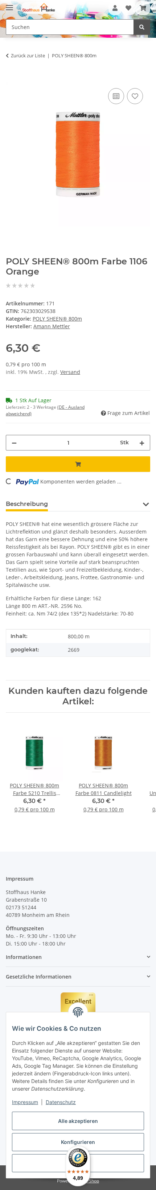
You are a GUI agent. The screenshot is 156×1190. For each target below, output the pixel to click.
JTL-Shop (90, 1181)
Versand (70, 371)
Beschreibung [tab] (27, 504)
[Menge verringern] (14, 442)
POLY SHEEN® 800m (57, 318)
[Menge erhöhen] (142, 442)
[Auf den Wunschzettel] (135, 96)
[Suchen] (142, 27)
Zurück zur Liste (28, 55)
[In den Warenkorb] (11, 78)
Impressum (25, 1102)
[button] (115, 8)
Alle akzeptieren (78, 1121)
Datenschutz (61, 1102)
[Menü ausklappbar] (9, 4)
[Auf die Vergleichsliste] (116, 96)
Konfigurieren (78, 1142)
